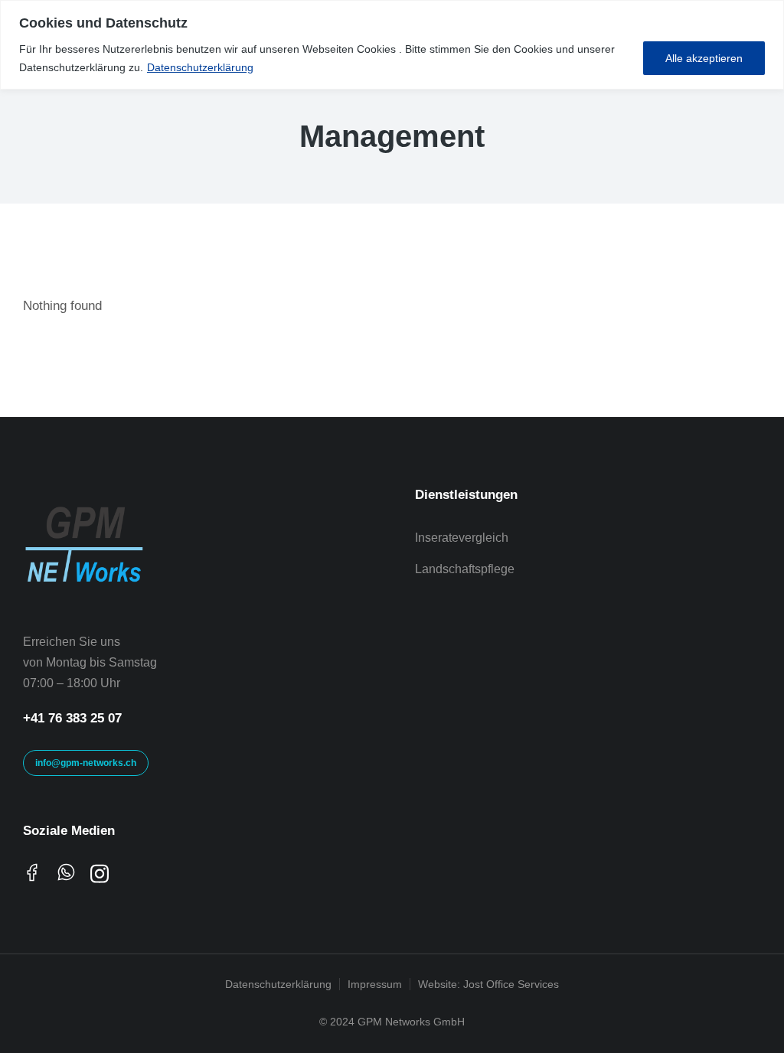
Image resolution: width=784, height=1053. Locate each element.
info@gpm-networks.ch (85, 763)
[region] (392, 45)
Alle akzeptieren (704, 58)
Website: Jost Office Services (488, 984)
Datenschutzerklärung (200, 67)
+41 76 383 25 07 (72, 718)
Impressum (375, 984)
